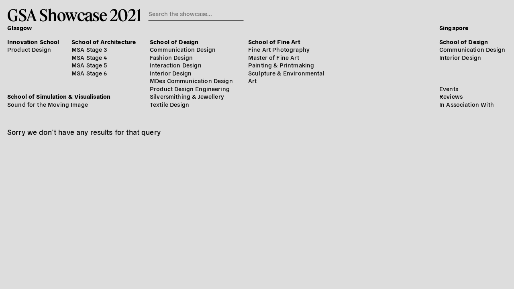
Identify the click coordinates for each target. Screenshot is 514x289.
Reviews (451, 96)
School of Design (174, 41)
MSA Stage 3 (89, 49)
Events (448, 88)
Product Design (29, 49)
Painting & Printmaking (281, 65)
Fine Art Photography (279, 49)
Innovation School (33, 41)
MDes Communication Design (191, 80)
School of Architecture (103, 41)
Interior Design (171, 73)
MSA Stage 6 (89, 73)
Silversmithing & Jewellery (187, 96)
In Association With (466, 104)
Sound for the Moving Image (47, 104)
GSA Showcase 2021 (74, 14)
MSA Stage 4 (89, 57)
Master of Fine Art (273, 57)
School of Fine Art (274, 41)
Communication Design (183, 49)
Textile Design (169, 104)
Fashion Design (171, 57)
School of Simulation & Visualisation (58, 96)
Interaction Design (176, 65)
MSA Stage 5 (89, 65)
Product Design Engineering (190, 88)
